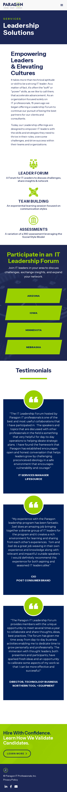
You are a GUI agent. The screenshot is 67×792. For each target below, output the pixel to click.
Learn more (17, 753)
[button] (62, 5)
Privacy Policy (10, 779)
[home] (13, 5)
